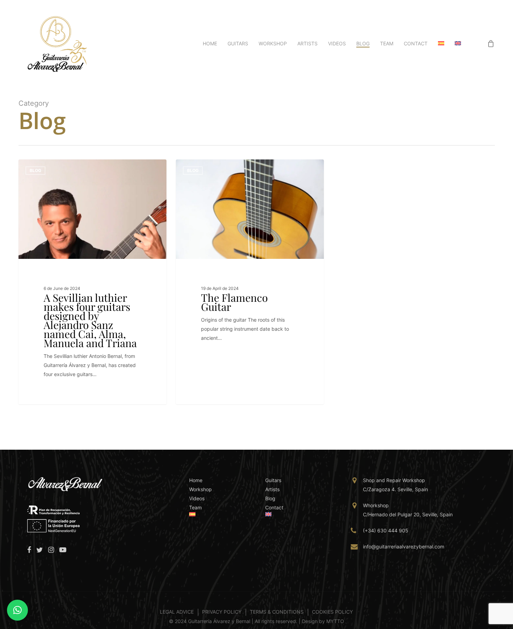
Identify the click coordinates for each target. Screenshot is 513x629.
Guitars (273, 480)
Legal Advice (177, 612)
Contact (274, 507)
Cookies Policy (332, 612)
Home (195, 480)
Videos (197, 498)
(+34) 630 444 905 (385, 530)
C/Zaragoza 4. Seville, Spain (395, 489)
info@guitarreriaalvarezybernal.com (403, 546)
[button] (17, 610)
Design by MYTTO (323, 621)
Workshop (200, 489)
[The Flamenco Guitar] (250, 281)
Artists (272, 489)
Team (195, 507)
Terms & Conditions (277, 612)
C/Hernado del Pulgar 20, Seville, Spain (408, 514)
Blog (35, 170)
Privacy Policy (221, 612)
